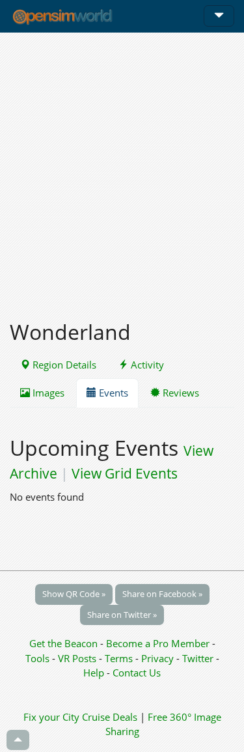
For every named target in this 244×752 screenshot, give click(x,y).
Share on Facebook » (162, 594)
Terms (120, 658)
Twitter (197, 658)
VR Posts (78, 658)
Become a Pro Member (159, 643)
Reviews (179, 392)
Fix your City (51, 716)
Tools (38, 658)
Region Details (63, 364)
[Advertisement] (122, 169)
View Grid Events (125, 473)
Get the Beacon (63, 643)
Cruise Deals (109, 716)
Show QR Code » (73, 594)
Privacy (157, 658)
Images (47, 392)
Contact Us (137, 672)
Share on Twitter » (122, 614)
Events (112, 392)
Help (93, 672)
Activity (146, 364)
